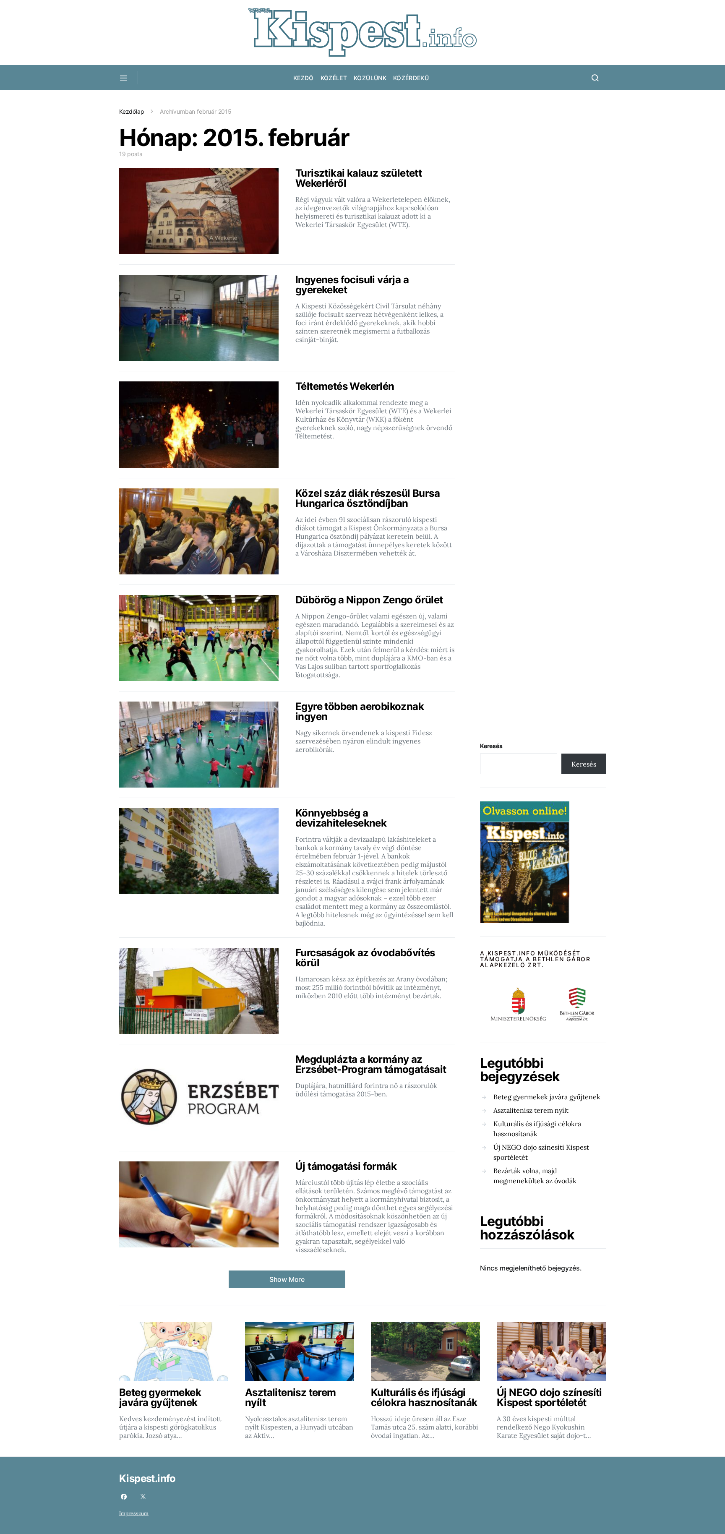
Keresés (491, 745)
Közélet (334, 77)
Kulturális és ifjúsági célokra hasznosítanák (537, 1128)
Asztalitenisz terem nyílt (531, 1110)
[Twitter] (143, 1496)
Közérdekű (411, 77)
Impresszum (134, 1513)
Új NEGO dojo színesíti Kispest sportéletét (541, 1152)
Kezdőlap (131, 111)
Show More (287, 1279)
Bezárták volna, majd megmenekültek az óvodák (534, 1175)
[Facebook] (123, 1496)
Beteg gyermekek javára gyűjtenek (546, 1097)
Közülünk (370, 77)
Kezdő (303, 77)
